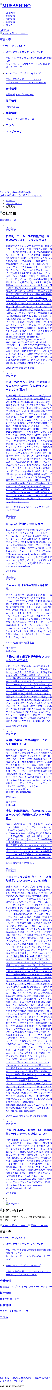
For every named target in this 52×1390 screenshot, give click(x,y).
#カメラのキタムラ (15, 507)
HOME (10, 200)
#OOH (9, 642)
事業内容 (10, 13)
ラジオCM (11, 64)
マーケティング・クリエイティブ (23, 73)
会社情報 (10, 16)
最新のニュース (8, 220)
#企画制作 (18, 642)
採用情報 (10, 19)
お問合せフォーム (18, 33)
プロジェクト (14, 203)
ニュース (29, 119)
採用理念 (10, 107)
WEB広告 (32, 58)
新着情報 (10, 22)
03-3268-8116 (41, 1225)
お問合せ (4, 30)
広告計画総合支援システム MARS (23, 79)
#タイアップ (30, 1116)
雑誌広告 (41, 58)
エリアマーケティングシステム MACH (26, 82)
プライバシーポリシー (40, 1286)
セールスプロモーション (29, 64)
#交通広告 (29, 368)
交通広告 (21, 58)
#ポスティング (33, 507)
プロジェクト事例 (15, 119)
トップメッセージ (25, 94)
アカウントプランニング (12, 46)
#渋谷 (9, 368)
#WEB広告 (17, 368)
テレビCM (11, 58)
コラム (9, 25)
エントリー (21, 107)
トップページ (14, 131)
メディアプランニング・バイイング (24, 52)
